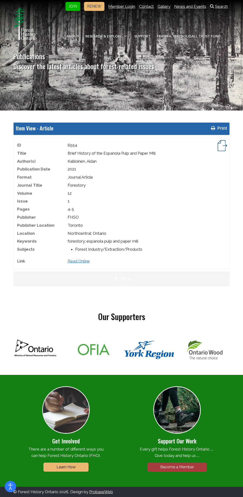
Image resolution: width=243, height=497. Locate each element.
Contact (146, 6)
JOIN (73, 6)
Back (125, 279)
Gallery (164, 6)
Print (221, 128)
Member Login (121, 6)
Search (221, 6)
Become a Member (177, 467)
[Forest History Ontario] (25, 23)
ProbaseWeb (101, 491)
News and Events (190, 6)
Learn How (66, 467)
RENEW (94, 6)
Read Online (79, 261)
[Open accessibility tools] (10, 486)
